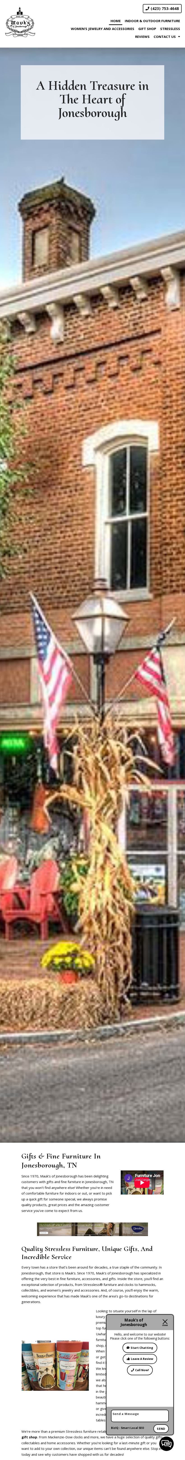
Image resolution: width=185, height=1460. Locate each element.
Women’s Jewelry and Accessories (102, 28)
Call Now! (142, 1370)
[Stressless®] (92, 1229)
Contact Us (165, 36)
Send (161, 1429)
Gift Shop (147, 28)
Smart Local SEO (132, 1428)
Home (116, 20)
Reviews (142, 36)
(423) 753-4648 (164, 8)
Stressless (170, 28)
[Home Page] (20, 22)
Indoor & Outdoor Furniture (152, 20)
